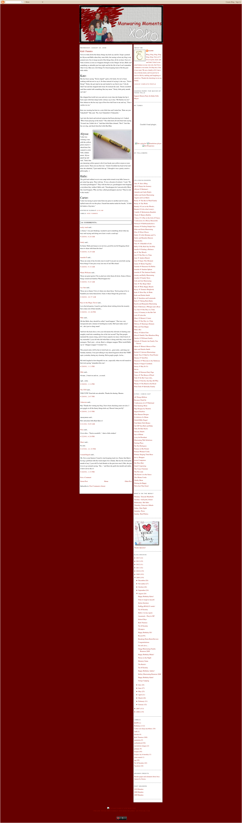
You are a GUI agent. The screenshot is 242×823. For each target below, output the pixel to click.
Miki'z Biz (137, 329)
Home (106, 481)
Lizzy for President (140, 437)
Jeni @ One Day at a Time (143, 255)
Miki (82, 317)
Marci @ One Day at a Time (143, 321)
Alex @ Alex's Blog (141, 183)
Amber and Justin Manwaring (144, 195)
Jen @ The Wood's (140, 252)
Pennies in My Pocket (141, 449)
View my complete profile (145, 84)
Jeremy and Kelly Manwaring (144, 275)
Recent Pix (142, 636)
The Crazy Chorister (141, 469)
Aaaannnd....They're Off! (146, 616)
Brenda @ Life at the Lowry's (144, 209)
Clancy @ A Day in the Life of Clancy (147, 218)
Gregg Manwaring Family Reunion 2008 (147, 650)
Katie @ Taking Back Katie (143, 301)
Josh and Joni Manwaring (143, 281)
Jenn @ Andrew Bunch (142, 258)
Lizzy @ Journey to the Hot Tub (145, 312)
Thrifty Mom (138, 480)
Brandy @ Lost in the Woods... (144, 206)
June (139, 688)
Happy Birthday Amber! (146, 671)
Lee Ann (83, 287)
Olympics (141, 629)
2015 (138, 558)
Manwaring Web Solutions (143, 440)
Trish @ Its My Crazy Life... (143, 378)
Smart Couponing (140, 466)
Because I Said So (140, 400)
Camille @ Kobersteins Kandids (145, 212)
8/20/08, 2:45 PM (87, 411)
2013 (138, 561)
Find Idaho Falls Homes (142, 423)
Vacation (137, 766)
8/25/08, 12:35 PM (88, 449)
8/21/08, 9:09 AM (87, 424)
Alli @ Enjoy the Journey (142, 186)
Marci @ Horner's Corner (142, 318)
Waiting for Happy (140, 483)
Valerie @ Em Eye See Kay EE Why (146, 381)
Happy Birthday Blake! (146, 654)
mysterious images (140, 746)
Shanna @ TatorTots (141, 358)
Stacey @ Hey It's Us (141, 366)
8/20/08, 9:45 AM (87, 282)
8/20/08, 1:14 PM (87, 384)
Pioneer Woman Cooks (142, 451)
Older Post (128, 481)
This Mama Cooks (140, 477)
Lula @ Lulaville (140, 315)
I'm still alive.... (143, 645)
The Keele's (142, 664)
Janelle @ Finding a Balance (144, 249)
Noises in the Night (144, 658)
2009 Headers (138, 795)
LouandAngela (85, 454)
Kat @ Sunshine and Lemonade (145, 298)
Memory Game (143, 661)
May (139, 691)
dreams (136, 734)
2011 (138, 568)
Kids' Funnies (86, 51)
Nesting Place (138, 443)
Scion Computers (140, 460)
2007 (138, 708)
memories (137, 740)
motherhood (138, 743)
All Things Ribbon (140, 397)
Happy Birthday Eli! (145, 632)
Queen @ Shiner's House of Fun (145, 346)
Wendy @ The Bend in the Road (145, 383)
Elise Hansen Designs (141, 414)
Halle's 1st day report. (145, 613)
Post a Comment (85, 477)
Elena (151, 50)
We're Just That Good (141, 486)
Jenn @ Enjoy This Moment (143, 261)
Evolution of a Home (141, 417)
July (139, 685)
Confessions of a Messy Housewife (146, 220)
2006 (138, 712)
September (141, 590)
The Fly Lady (138, 472)
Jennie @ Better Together (142, 264)
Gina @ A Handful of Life (143, 243)
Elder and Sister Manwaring (143, 229)
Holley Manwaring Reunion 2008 (149, 674)
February (141, 701)
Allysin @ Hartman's (141, 189)
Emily (82, 242)
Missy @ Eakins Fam (141, 332)
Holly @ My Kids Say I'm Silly (144, 246)
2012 (138, 564)
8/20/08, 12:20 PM (88, 312)
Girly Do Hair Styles (141, 428)
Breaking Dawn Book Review (148, 639)
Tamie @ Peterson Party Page (144, 372)
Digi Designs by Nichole (142, 408)
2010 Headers (138, 789)
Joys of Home (138, 434)
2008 (138, 577)
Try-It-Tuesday (143, 609)
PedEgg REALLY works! (146, 606)
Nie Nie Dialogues (140, 446)
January (141, 704)
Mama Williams (85, 272)
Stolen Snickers (143, 603)
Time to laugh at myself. (146, 600)
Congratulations (143, 642)
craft (135, 731)
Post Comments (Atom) (97, 486)
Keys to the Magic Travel (88, 302)
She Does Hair (139, 463)
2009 (138, 574)
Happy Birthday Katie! (146, 596)
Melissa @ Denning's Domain (144, 324)
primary (136, 749)
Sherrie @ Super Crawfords (143, 363)
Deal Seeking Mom (140, 406)
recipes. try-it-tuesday (141, 754)
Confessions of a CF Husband (144, 403)
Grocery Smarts (139, 431)
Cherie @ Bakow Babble (142, 215)
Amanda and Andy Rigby (143, 192)
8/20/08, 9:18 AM (87, 267)
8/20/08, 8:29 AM (87, 252)
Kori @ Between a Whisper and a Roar (147, 306)
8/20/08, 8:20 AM (87, 236)
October (141, 587)
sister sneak (138, 757)
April (140, 694)
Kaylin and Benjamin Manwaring (145, 304)
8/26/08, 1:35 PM (87, 472)
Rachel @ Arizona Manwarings (144, 352)
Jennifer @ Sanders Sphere (143, 269)
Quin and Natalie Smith (142, 349)
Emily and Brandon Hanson (143, 238)
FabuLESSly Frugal (140, 420)
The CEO (83, 390)
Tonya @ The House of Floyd (144, 375)
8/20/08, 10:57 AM (88, 297)
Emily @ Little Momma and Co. (145, 235)
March (140, 698)
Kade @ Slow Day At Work (143, 292)
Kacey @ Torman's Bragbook (144, 289)
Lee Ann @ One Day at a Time (144, 309)
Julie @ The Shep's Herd (142, 284)
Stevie (136, 369)
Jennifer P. (83, 257)
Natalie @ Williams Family (143, 338)
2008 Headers (138, 792)
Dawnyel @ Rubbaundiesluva (144, 223)
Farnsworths (138, 241)
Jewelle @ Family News (142, 278)
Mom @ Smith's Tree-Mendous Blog (146, 335)
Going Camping (143, 681)
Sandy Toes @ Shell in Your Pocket (146, 355)
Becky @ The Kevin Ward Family (145, 200)
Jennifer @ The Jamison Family (145, 272)
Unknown (83, 402)
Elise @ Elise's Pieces (141, 232)
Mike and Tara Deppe (141, 327)
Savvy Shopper (139, 457)
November (141, 584)
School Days (142, 619)
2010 (138, 571)
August (140, 593)
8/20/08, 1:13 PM (87, 366)
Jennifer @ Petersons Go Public (144, 266)
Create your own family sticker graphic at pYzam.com (121, 811)
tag (135, 760)
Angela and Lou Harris (141, 198)
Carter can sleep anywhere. (143, 728)
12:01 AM (100, 210)
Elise (82, 429)
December (141, 580)
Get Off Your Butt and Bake (143, 426)
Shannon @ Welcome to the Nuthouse (147, 361)
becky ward (84, 227)
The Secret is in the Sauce (143, 474)
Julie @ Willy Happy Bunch (143, 286)
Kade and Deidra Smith (142, 295)
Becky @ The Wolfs (141, 203)
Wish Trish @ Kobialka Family (144, 386)
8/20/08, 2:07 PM (87, 396)
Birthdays (137, 726)
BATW (136, 723)
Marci (82, 442)
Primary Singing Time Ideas (143, 454)
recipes (136, 751)
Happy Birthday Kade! (146, 677)
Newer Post (84, 481)
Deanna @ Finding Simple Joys (144, 226)
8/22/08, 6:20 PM (87, 436)
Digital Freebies (139, 411)
